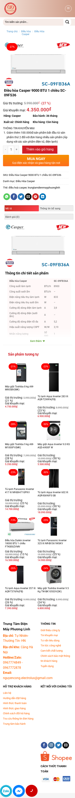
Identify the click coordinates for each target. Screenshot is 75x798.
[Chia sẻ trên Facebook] (14, 196)
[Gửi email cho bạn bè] (28, 196)
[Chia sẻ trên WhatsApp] (6, 196)
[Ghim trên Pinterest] (35, 196)
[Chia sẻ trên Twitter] (21, 196)
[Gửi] (67, 22)
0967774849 (12, 662)
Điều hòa (26, 31)
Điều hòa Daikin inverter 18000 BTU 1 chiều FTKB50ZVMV (18, 543)
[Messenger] (19, 791)
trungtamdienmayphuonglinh (44, 187)
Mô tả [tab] (8, 208)
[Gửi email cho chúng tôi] (65, 745)
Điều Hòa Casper (25, 181)
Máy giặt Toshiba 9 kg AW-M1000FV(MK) (19, 446)
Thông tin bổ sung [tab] (50, 208)
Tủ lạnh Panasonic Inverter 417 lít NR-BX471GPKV (19, 491)
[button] (68, 8)
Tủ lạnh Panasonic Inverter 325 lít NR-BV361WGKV (52, 542)
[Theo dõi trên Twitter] (58, 745)
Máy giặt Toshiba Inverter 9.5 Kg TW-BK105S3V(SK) (53, 590)
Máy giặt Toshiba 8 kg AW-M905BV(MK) (19, 388)
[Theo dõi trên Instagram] (51, 745)
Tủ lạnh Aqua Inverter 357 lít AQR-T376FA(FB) (20, 590)
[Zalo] (6, 791)
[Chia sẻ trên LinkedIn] (42, 196)
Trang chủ (12, 31)
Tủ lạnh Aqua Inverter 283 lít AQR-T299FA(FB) (53, 398)
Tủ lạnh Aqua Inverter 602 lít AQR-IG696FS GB (53, 494)
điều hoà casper (18, 187)
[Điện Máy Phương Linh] (33, 8)
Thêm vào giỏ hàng (40, 149)
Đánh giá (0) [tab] (12, 217)
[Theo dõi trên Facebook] (44, 745)
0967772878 (12, 668)
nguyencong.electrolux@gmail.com (28, 678)
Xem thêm (36, 341)
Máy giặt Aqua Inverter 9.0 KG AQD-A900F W (54, 446)
